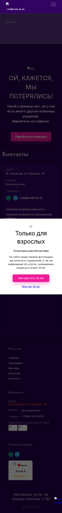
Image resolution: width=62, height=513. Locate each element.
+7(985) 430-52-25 (15, 9)
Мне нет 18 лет (31, 286)
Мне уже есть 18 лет (31, 278)
